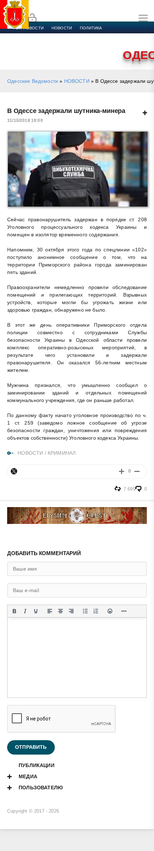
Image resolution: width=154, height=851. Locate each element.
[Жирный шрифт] (14, 611)
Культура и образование (122, 36)
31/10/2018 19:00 (25, 120)
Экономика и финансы (38, 36)
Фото (74, 45)
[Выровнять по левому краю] (49, 611)
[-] (137, 471)
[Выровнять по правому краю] (71, 611)
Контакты (99, 45)
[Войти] (32, 18)
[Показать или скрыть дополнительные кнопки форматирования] (124, 611)
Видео (54, 45)
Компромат (26, 45)
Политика (91, 28)
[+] (121, 471)
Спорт (79, 36)
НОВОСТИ (77, 81)
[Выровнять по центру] (60, 611)
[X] (14, 471)
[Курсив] (25, 611)
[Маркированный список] (85, 611)
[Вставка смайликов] (110, 611)
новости (62, 28)
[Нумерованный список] (96, 611)
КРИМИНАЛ (62, 453)
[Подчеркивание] (35, 611)
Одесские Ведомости (32, 81)
